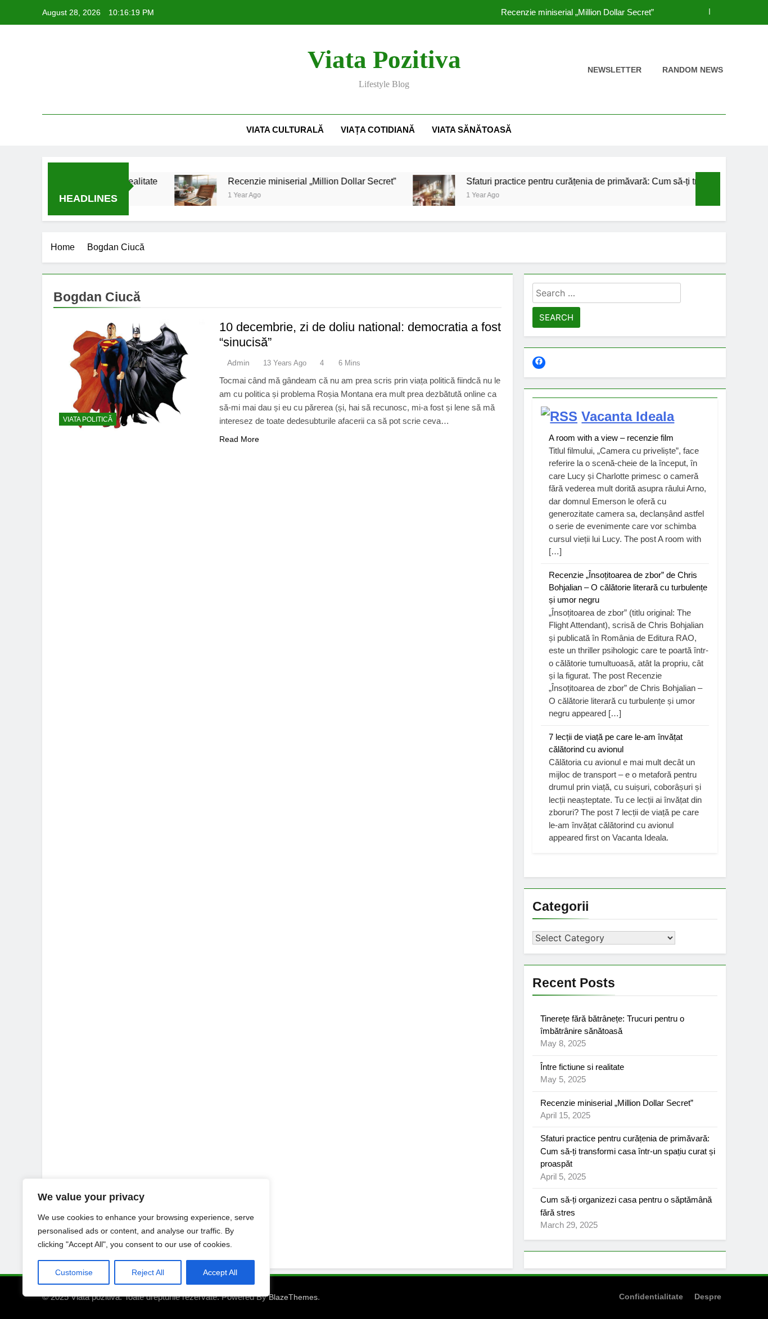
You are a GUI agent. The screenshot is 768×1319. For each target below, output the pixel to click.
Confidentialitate (651, 1296)
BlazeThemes (293, 1297)
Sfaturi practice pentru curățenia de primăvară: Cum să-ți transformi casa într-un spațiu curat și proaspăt (627, 1150)
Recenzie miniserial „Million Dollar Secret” (577, 12)
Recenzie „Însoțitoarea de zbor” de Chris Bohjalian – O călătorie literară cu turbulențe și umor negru (628, 587)
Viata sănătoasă (472, 129)
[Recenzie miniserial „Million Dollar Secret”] (169, 196)
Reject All (148, 1272)
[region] (146, 1237)
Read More (239, 439)
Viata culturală (285, 129)
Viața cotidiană (378, 129)
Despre (707, 1296)
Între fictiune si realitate (582, 1067)
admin (238, 362)
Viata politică (87, 419)
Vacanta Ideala (627, 416)
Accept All (220, 1272)
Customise (74, 1272)
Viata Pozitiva (384, 60)
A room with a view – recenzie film (611, 437)
